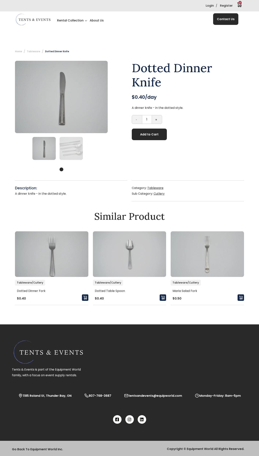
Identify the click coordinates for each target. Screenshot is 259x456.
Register (226, 5)
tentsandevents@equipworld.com (155, 396)
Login (210, 5)
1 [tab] (61, 169)
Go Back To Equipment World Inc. (37, 449)
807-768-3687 (100, 396)
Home (18, 51)
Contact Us (226, 19)
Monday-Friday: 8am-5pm (220, 396)
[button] (33, 19)
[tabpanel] (44, 148)
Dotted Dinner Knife (57, 51)
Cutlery (159, 193)
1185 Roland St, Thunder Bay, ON (47, 396)
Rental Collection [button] (70, 20)
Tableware (155, 188)
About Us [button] (97, 20)
